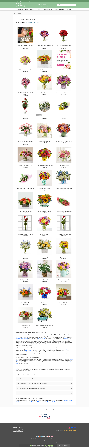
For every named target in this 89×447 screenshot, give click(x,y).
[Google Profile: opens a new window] (75, 428)
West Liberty (24, 401)
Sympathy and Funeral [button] (47, 9)
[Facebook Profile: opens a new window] (72, 428)
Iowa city (65, 400)
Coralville (70, 400)
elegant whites (52, 349)
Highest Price (29, 22)
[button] (85, 441)
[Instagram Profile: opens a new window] (69, 428)
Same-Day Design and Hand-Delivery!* (22, 1)
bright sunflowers (28, 350)
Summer (26, 9)
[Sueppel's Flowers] (22, 5)
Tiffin (38, 401)
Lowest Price (36, 22)
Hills (53, 401)
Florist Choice (20, 9)
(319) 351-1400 (16, 430)
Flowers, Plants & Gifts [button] (59, 9)
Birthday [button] (38, 9)
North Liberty (18, 401)
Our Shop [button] (69, 9)
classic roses (67, 338)
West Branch (34, 401)
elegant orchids (41, 338)
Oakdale (59, 401)
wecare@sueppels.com (18, 431)
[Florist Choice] (63, 59)
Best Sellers (22, 22)
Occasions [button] (32, 9)
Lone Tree (45, 401)
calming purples (66, 349)
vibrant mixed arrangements (22, 338)
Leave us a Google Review (69, 430)
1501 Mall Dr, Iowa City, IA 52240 (20, 429)
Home (14, 13)
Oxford (55, 401)
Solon (41, 401)
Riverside (49, 401)
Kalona (29, 401)
